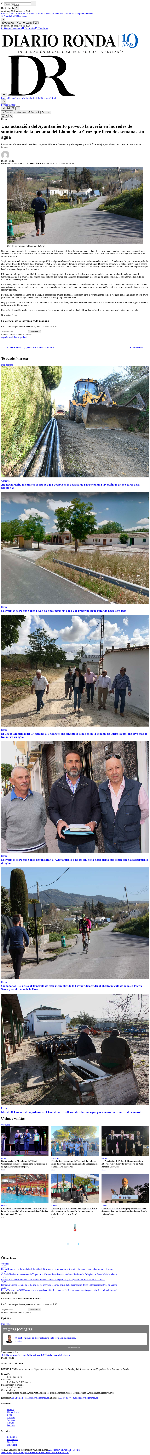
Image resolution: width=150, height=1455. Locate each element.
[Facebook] (18, 108)
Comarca (31, 13)
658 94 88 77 (65, 1398)
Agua (3, 337)
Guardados (9, 16)
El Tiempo (76, 13)
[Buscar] (3, 101)
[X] (13, 108)
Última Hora (13, 1412)
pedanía (24, 337)
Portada (4, 13)
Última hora (14, 13)
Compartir (34, 112)
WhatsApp (9, 23)
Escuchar (46, 112)
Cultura (10, 1422)
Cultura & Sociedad (44, 13)
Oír (36, 23)
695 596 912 (17, 1398)
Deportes (58, 13)
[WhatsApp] (8, 108)
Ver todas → (7, 1125)
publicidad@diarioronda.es (85, 1398)
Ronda (23, 13)
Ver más (5, 1263)
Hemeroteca (87, 13)
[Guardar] (3, 108)
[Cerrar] (16, 7)
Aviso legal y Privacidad (59, 1450)
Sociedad (11, 1420)
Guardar (28, 23)
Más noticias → (8, 364)
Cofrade (67, 13)
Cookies (76, 1450)
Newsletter (22, 16)
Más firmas (6, 1324)
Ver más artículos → (75, 1348)
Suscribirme (34, 332)
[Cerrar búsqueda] (33, 3)
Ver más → (142, 1222)
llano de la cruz (13, 337)
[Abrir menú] (3, 95)
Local (9, 1414)
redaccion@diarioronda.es (37, 1398)
